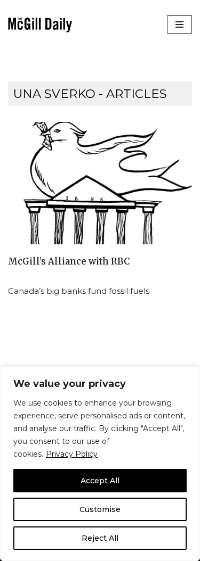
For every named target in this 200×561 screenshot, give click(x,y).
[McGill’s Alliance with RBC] (100, 183)
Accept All (100, 480)
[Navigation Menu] (179, 24)
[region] (100, 463)
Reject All (100, 538)
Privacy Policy (72, 454)
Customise (100, 509)
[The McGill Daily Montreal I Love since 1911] (40, 25)
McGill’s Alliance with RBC (69, 261)
